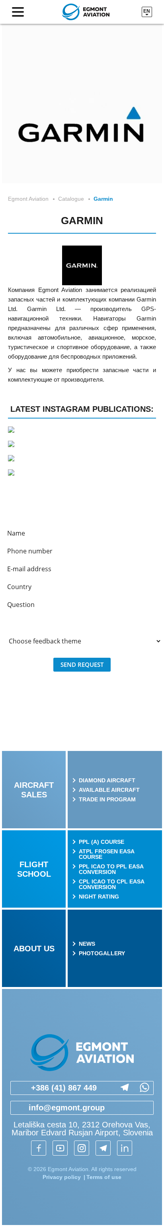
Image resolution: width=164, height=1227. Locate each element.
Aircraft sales (34, 790)
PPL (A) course (101, 842)
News (87, 944)
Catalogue (71, 199)
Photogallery (102, 953)
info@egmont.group (67, 1108)
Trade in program (107, 799)
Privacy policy (62, 1177)
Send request (82, 664)
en (146, 11)
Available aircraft (109, 790)
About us (34, 948)
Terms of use (103, 1177)
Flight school (34, 869)
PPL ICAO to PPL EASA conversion (111, 869)
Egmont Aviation (28, 199)
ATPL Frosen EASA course (106, 854)
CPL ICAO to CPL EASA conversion (111, 884)
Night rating (99, 896)
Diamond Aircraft (107, 780)
